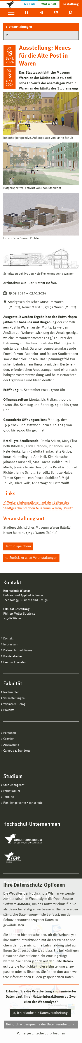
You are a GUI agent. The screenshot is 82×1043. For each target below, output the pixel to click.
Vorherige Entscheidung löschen (41, 1033)
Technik (29, 4)
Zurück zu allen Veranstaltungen (33, 558)
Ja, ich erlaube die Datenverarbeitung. (40, 1013)
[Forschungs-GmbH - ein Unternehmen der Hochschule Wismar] (23, 857)
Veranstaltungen (20, 27)
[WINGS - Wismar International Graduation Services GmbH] (27, 839)
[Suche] (70, 12)
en (56, 12)
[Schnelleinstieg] (41, 12)
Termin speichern (18, 546)
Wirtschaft (48, 4)
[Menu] (11, 12)
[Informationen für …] (26, 12)
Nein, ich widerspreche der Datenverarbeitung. (40, 1024)
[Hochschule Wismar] (10, 4)
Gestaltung (71, 4)
